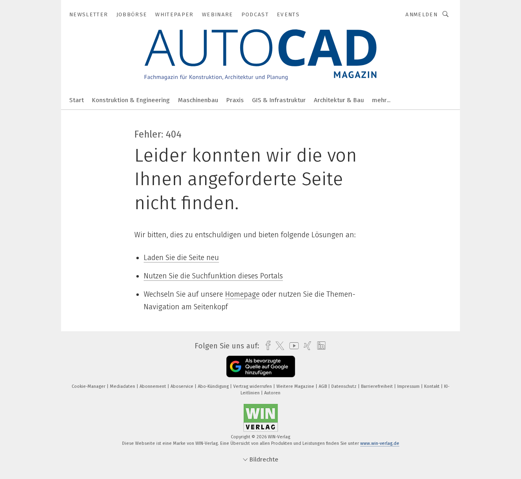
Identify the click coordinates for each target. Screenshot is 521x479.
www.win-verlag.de (379, 443)
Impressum (409, 386)
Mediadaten (123, 386)
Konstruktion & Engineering (131, 100)
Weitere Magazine (295, 386)
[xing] (305, 346)
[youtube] (292, 346)
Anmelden (421, 14)
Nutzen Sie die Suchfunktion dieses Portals (213, 275)
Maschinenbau (198, 100)
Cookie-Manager (89, 386)
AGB (323, 386)
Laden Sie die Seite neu (181, 257)
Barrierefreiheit (377, 386)
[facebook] (266, 345)
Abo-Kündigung (214, 386)
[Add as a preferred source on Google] (260, 366)
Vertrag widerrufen (253, 386)
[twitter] (277, 346)
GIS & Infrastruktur (279, 100)
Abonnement (153, 386)
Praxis (235, 100)
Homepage (242, 294)
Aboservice (183, 386)
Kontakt (432, 386)
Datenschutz (344, 386)
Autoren (272, 393)
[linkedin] (319, 346)
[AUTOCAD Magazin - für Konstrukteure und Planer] (76, 99)
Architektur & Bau (339, 100)
